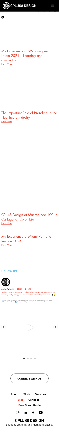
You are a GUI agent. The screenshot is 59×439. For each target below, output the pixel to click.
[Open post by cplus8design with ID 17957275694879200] (29, 327)
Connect (33, 399)
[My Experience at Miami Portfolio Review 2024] (29, 219)
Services (40, 394)
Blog (20, 399)
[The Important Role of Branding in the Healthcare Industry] (29, 95)
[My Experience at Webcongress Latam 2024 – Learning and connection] (29, 34)
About (15, 394)
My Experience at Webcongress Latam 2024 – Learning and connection (24, 55)
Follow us (9, 271)
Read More (6, 64)
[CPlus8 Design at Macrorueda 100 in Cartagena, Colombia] (29, 177)
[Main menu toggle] (52, 5)
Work (26, 394)
